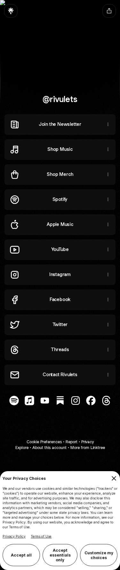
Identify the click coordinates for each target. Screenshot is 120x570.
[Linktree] (10, 10)
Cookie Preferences (44, 442)
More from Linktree (87, 447)
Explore (21, 447)
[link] (14, 400)
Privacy (87, 442)
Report (71, 442)
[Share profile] (109, 10)
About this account (49, 447)
